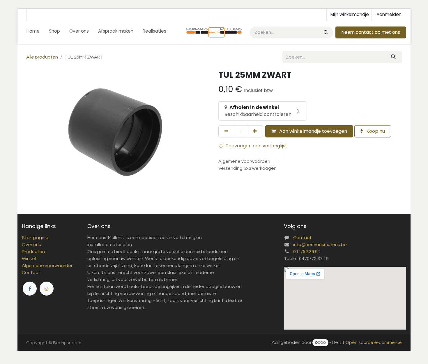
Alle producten (42, 57)
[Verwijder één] (226, 131)
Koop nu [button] (375, 131)
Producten (33, 251)
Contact (31, 272)
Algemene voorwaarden (48, 265)
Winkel (29, 258)
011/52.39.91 (306, 251)
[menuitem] (33, 32)
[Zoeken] (325, 32)
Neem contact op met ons (371, 32)
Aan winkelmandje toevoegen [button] (312, 131)
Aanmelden (389, 14)
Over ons (31, 244)
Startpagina (35, 237)
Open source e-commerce (373, 342)
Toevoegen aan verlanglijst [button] (256, 145)
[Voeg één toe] (255, 131)
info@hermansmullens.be (320, 244)
